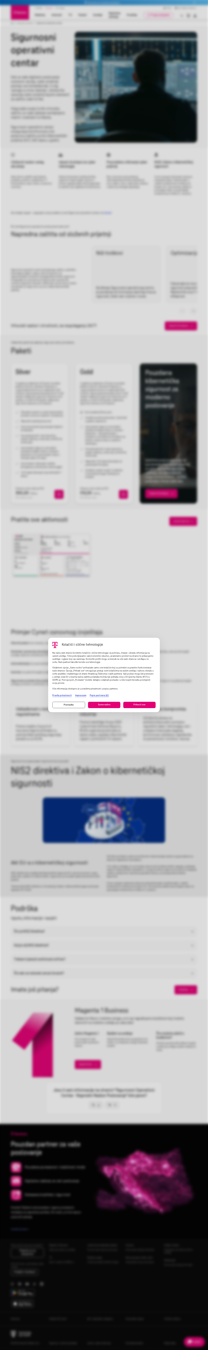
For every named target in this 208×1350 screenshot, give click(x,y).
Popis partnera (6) (99, 695)
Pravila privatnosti (62, 695)
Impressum (80, 695)
